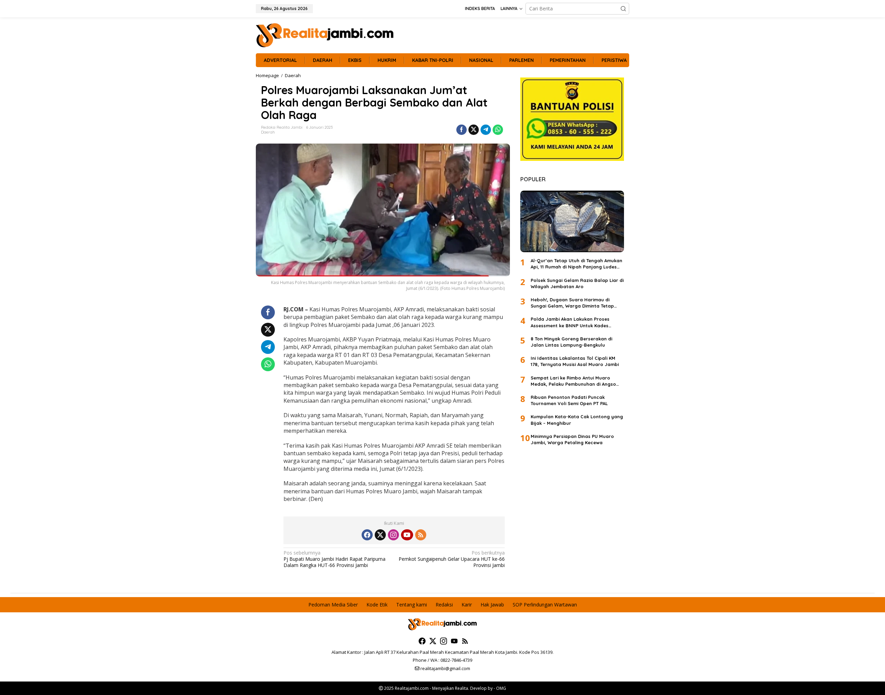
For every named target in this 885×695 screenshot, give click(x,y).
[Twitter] (380, 534)
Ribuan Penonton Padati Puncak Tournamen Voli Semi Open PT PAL (569, 400)
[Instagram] (393, 534)
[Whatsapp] (498, 130)
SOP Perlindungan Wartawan (545, 604)
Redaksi (444, 604)
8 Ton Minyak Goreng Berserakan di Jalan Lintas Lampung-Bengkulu (571, 342)
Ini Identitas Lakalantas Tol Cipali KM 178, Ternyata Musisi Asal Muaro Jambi (575, 361)
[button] (623, 9)
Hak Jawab (492, 604)
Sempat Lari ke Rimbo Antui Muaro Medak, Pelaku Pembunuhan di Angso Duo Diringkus (573, 381)
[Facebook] (367, 534)
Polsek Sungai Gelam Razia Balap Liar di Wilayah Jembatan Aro (577, 283)
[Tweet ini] (473, 130)
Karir (467, 604)
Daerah (268, 132)
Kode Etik (377, 604)
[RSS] (420, 534)
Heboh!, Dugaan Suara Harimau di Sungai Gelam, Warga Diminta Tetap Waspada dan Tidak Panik (572, 303)
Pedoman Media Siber (333, 604)
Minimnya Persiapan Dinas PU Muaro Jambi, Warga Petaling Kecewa (572, 439)
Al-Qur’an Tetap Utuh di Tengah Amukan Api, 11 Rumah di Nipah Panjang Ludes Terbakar (576, 264)
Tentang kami (411, 604)
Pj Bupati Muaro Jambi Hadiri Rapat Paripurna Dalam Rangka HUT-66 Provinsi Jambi (334, 559)
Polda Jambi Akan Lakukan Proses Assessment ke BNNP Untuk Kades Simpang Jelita (570, 322)
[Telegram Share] (486, 130)
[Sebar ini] (461, 130)
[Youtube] (407, 534)
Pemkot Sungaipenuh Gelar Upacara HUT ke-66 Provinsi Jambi (451, 559)
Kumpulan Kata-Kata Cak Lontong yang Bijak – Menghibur (577, 420)
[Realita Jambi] (325, 34)
